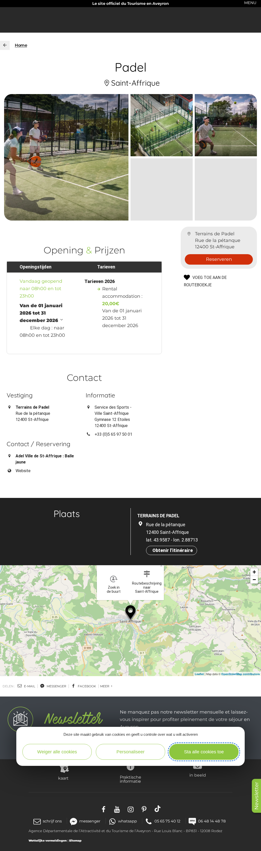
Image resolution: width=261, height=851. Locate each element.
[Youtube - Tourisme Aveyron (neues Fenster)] (117, 808)
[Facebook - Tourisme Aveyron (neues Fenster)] (103, 808)
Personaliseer (130, 751)
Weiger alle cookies (57, 751)
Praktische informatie (130, 779)
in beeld (197, 775)
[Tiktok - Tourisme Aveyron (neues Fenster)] (157, 808)
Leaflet (199, 674)
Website (23, 470)
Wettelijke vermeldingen (48, 840)
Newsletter (256, 796)
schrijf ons (52, 821)
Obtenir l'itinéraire (172, 550)
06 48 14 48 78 (212, 821)
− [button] (254, 579)
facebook (86, 686)
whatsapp (127, 821)
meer (105, 686)
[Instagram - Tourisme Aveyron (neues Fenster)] (130, 808)
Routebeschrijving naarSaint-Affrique (147, 587)
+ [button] (254, 572)
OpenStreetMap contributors (240, 674)
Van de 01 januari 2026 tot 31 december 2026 (41, 313)
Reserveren (219, 259)
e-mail (29, 686)
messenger (56, 686)
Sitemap (75, 840)
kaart (63, 778)
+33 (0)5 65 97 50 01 (113, 434)
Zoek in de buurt (114, 589)
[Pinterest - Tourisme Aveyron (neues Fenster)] (144, 808)
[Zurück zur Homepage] (5, 45)
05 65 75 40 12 (167, 821)
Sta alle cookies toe (204, 751)
